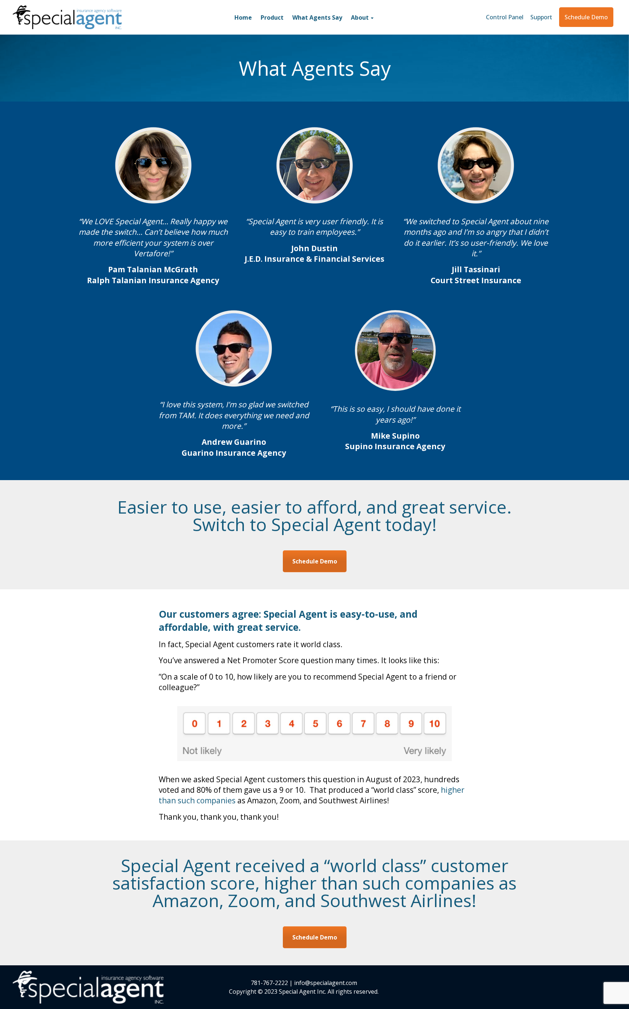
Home (243, 17)
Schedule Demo (586, 17)
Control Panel (505, 17)
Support (541, 17)
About (360, 17)
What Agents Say (317, 17)
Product (272, 17)
